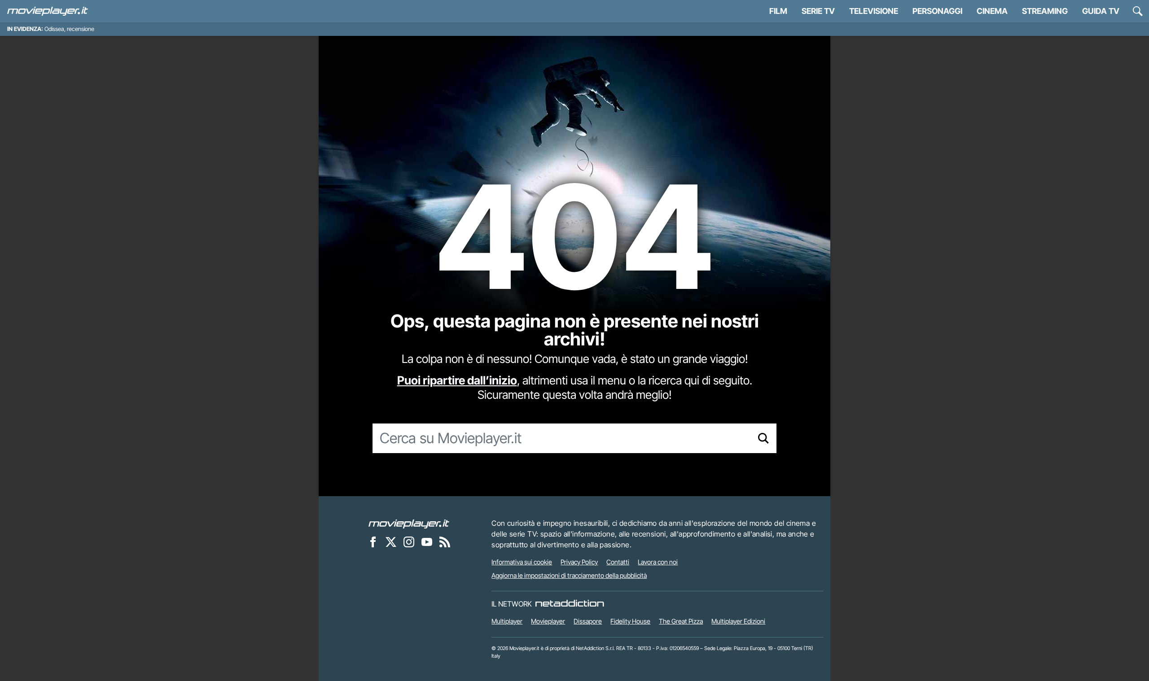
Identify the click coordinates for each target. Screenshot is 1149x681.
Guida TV (1100, 11)
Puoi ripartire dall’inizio (457, 380)
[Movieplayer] (408, 523)
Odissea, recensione (69, 29)
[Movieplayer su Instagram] (409, 541)
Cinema (992, 11)
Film (778, 11)
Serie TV (818, 11)
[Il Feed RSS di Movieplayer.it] (445, 541)
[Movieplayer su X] (391, 541)
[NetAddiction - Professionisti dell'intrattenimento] (569, 603)
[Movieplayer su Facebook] (373, 541)
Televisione (873, 11)
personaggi (937, 11)
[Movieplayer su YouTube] (427, 541)
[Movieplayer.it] (47, 11)
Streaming (1045, 11)
